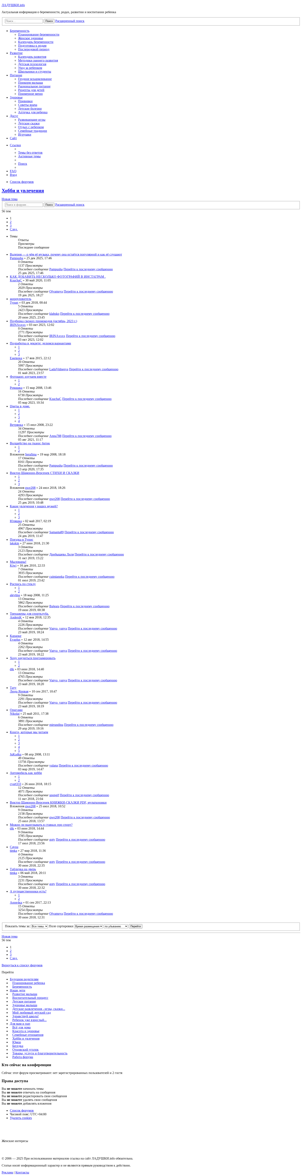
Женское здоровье (30, 38)
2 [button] (11, 222)
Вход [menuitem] (13, 175)
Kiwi (13, 565)
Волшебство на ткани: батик (30, 443)
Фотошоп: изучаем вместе (28, 376)
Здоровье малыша (24, 1005)
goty (52, 839)
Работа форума (22, 1057)
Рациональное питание (34, 86)
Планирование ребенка (28, 983)
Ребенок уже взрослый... (29, 1020)
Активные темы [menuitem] (29, 156)
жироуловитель (20, 299)
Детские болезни (30, 108)
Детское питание (24, 1001)
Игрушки (24, 134)
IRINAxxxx (18, 325)
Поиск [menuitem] (22, 163)
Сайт (13, 138)
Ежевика (16, 358)
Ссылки (15, 145)
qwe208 (30, 487)
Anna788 (55, 436)
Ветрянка (16, 424)
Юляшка (16, 521)
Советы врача (27, 105)
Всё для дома (21, 1027)
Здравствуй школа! (25, 1016)
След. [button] (14, 229)
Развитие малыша (24, 994)
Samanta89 (56, 532)
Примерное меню (30, 93)
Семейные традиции (32, 130)
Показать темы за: (18, 926)
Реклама (7, 1172)
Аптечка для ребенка (32, 112)
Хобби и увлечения (23, 190)
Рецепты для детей (31, 90)
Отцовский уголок (25, 1049)
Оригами (16, 710)
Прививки (25, 101)
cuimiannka (56, 576)
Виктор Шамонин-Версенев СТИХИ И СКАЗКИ (44, 473)
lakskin (14, 543)
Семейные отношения (27, 1035)
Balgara (54, 606)
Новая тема (9, 199)
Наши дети (17, 990)
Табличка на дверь (23, 869)
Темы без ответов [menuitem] (30, 152)
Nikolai (15, 713)
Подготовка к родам (32, 45)
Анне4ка (16, 902)
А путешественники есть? (28, 891)
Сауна (14, 847)
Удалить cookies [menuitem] (21, 1118)
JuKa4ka (15, 754)
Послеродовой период (33, 49)
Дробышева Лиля (61, 554)
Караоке (15, 636)
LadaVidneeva (58, 369)
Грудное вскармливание (35, 79)
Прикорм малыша (30, 82)
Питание (16, 75)
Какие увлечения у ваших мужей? (34, 506)
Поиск (49, 204)
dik (12, 669)
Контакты (22, 1172)
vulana (53, 765)
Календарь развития (32, 56)
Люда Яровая (19, 691)
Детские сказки (29, 123)
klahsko (54, 313)
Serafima (31, 454)
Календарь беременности (35, 42)
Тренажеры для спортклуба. (29, 613)
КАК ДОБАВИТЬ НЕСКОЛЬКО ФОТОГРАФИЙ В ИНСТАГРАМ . (58, 276)
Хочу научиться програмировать (32, 658)
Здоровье (16, 97)
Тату (13, 687)
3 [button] (11, 225)
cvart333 (15, 784)
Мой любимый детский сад (31, 1012)
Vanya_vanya (58, 628)
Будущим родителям (24, 979)
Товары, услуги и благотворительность (39, 1053)
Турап (14, 302)
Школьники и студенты (34, 71)
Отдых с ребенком (31, 127)
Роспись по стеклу (23, 584)
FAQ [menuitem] (13, 171)
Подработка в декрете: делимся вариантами (40, 343)
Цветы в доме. (20, 406)
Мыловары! (18, 562)
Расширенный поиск (69, 204)
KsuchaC (16, 280)
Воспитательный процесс (30, 997)
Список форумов (22, 1110)
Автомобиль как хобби (26, 773)
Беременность (19, 31)
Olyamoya (56, 291)
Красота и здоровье (25, 1031)
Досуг (14, 116)
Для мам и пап (20, 1023)
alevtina (15, 595)
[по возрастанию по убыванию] (116, 926)
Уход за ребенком (30, 68)
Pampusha (16, 258)
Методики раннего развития (38, 60)
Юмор (16, 1042)
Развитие (16, 53)
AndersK (16, 617)
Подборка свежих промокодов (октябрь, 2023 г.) (43, 321)
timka (13, 850)
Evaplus (15, 639)
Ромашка (16, 387)
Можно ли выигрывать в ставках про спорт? (41, 824)
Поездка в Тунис (21, 539)
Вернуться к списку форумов (22, 965)
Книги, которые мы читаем (29, 732)
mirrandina (56, 724)
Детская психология (32, 64)
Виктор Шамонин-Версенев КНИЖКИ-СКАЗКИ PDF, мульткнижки (58, 802)
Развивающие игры (31, 119)
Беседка (17, 1046)
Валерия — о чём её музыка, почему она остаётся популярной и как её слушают (66, 254)
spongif (54, 795)
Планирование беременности (38, 34)
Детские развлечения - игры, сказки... (38, 1009)
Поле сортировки (61, 926)
